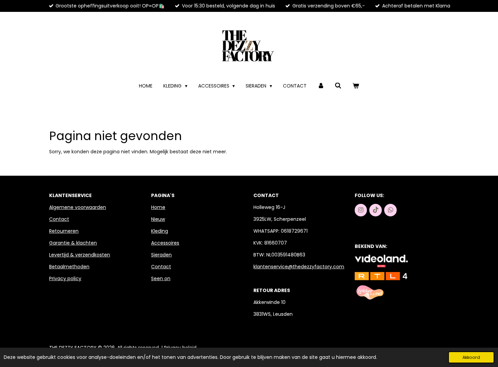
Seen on (160, 278)
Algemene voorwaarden (77, 207)
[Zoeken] (338, 86)
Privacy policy (65, 278)
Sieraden (161, 254)
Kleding (159, 231)
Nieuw (158, 219)
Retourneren (64, 231)
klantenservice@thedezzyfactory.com (298, 266)
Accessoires (165, 242)
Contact (59, 219)
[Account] (321, 86)
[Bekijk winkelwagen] (356, 86)
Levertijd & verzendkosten (79, 254)
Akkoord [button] (471, 357)
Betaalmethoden (69, 266)
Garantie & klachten (73, 242)
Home (158, 207)
